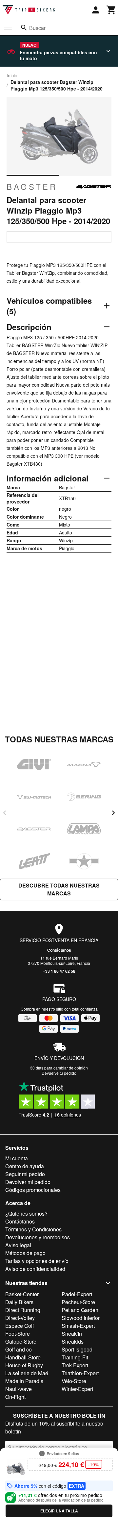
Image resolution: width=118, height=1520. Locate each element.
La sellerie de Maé (26, 1373)
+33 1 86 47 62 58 (59, 971)
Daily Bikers (19, 1302)
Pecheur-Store (78, 1302)
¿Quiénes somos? (26, 1213)
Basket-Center (22, 1294)
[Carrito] (111, 10)
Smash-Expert (78, 1325)
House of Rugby (24, 1365)
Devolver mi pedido (27, 1182)
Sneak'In (72, 1333)
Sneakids (73, 1341)
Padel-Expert (77, 1294)
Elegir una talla (59, 1511)
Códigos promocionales (33, 1190)
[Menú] (8, 28)
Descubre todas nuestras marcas (59, 889)
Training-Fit (75, 1357)
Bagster (32, 186)
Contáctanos (59, 950)
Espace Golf (19, 1325)
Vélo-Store (74, 1381)
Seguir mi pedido (25, 1174)
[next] (113, 812)
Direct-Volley (20, 1318)
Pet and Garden (80, 1310)
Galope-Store (20, 1341)
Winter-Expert (77, 1389)
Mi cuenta (16, 1158)
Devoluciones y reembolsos (37, 1237)
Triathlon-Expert (80, 1373)
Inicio (12, 75)
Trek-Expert (75, 1365)
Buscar (37, 28)
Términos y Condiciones (33, 1229)
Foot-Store (17, 1333)
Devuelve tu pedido (59, 1073)
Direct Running (22, 1310)
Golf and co (18, 1349)
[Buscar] (24, 27)
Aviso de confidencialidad (35, 1269)
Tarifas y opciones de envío (37, 1261)
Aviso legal (18, 1245)
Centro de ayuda (24, 1166)
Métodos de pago (25, 1253)
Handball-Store (23, 1357)
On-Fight (15, 1397)
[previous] (4, 812)
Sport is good (77, 1349)
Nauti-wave (18, 1389)
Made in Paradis (24, 1381)
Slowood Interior (81, 1318)
